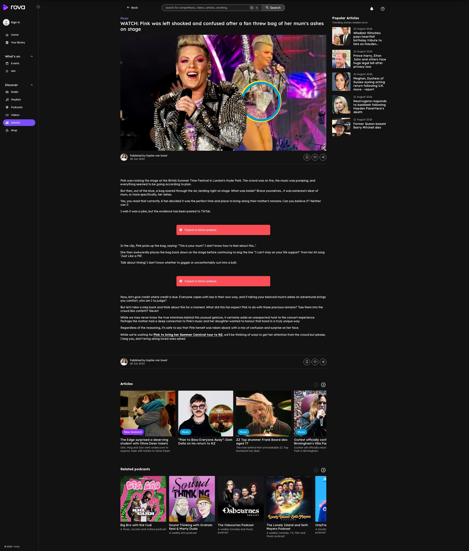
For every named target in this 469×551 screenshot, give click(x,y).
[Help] (382, 8)
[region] (223, 421)
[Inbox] (371, 8)
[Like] (315, 157)
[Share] (323, 157)
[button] (359, 36)
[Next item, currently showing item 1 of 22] (323, 385)
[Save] (307, 157)
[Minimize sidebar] (38, 6)
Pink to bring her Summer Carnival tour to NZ (188, 334)
